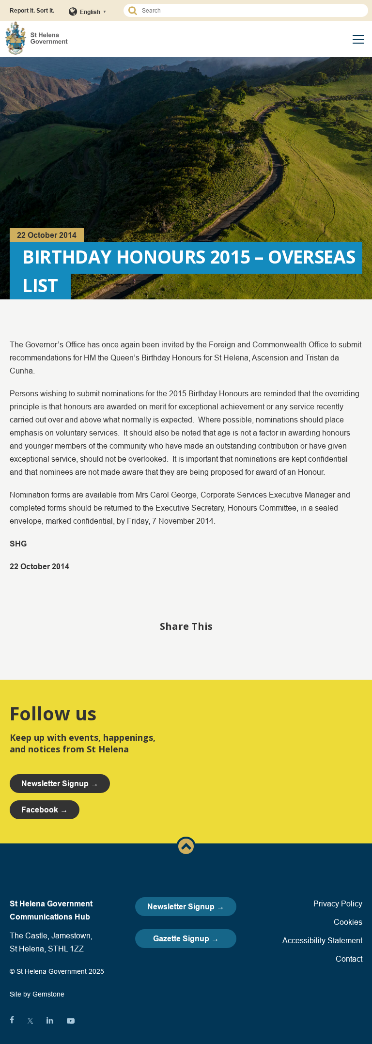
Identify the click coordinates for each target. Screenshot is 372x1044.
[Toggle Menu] (358, 39)
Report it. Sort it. (32, 10)
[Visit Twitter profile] (30, 1020)
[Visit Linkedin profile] (49, 1020)
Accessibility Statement (322, 940)
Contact (349, 958)
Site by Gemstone (37, 994)
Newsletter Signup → (185, 906)
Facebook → (44, 809)
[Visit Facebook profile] (12, 1020)
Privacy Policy (337, 903)
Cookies (348, 922)
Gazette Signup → (186, 938)
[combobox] (250, 10)
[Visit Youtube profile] (71, 1020)
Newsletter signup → (59, 783)
